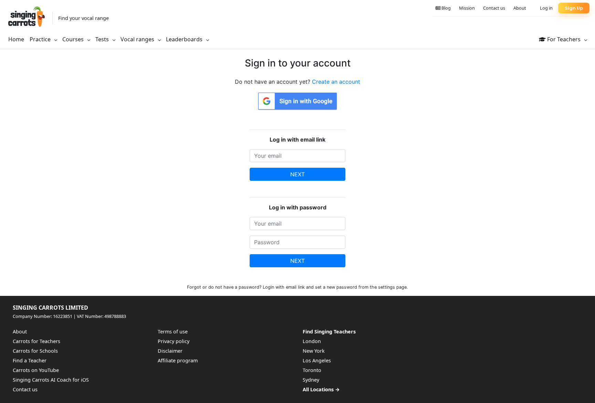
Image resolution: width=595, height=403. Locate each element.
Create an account (336, 81)
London (312, 341)
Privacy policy (173, 341)
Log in (546, 8)
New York (314, 351)
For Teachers (564, 39)
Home (16, 39)
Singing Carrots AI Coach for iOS (51, 379)
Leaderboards (185, 39)
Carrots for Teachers (36, 341)
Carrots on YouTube (36, 370)
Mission (467, 8)
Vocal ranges (138, 39)
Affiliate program (178, 360)
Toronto (312, 370)
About (519, 8)
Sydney (311, 379)
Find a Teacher (29, 360)
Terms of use (173, 331)
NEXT (297, 174)
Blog (445, 8)
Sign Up (574, 8)
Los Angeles (317, 360)
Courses (73, 39)
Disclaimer (170, 351)
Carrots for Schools (35, 351)
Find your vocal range (83, 18)
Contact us (494, 8)
